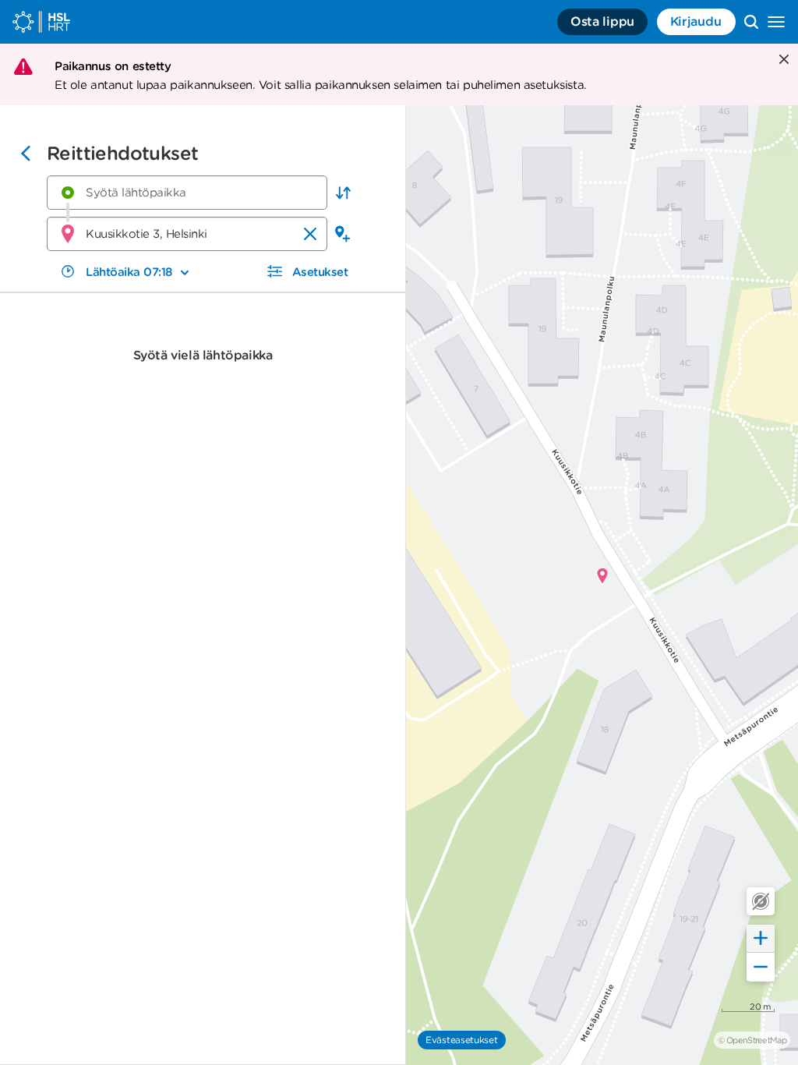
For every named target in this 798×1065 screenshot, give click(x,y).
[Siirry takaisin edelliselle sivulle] (25, 155)
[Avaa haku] (751, 21)
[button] (342, 192)
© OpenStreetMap (752, 1040)
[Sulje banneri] (782, 60)
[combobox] (187, 192)
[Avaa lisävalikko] (776, 21)
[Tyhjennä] (310, 234)
